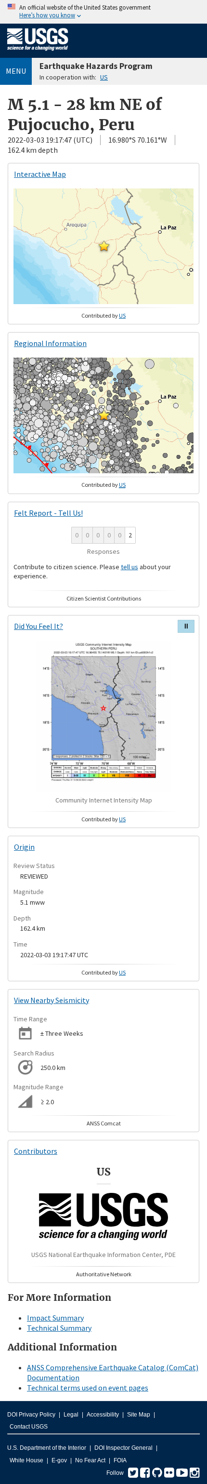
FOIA (120, 1460)
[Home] (37, 52)
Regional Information (50, 343)
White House (26, 1460)
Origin (24, 847)
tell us (129, 566)
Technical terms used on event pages (87, 1387)
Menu (16, 71)
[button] (104, 246)
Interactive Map (40, 174)
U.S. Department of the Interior (46, 1447)
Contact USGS (29, 1426)
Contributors (35, 1151)
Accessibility (103, 1414)
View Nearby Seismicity (51, 1000)
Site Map (138, 1414)
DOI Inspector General (123, 1447)
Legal (71, 1414)
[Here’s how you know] (103, 12)
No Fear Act (90, 1460)
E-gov (59, 1460)
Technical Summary (59, 1328)
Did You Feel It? (38, 626)
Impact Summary (55, 1318)
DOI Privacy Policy (31, 1414)
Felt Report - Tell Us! (48, 513)
